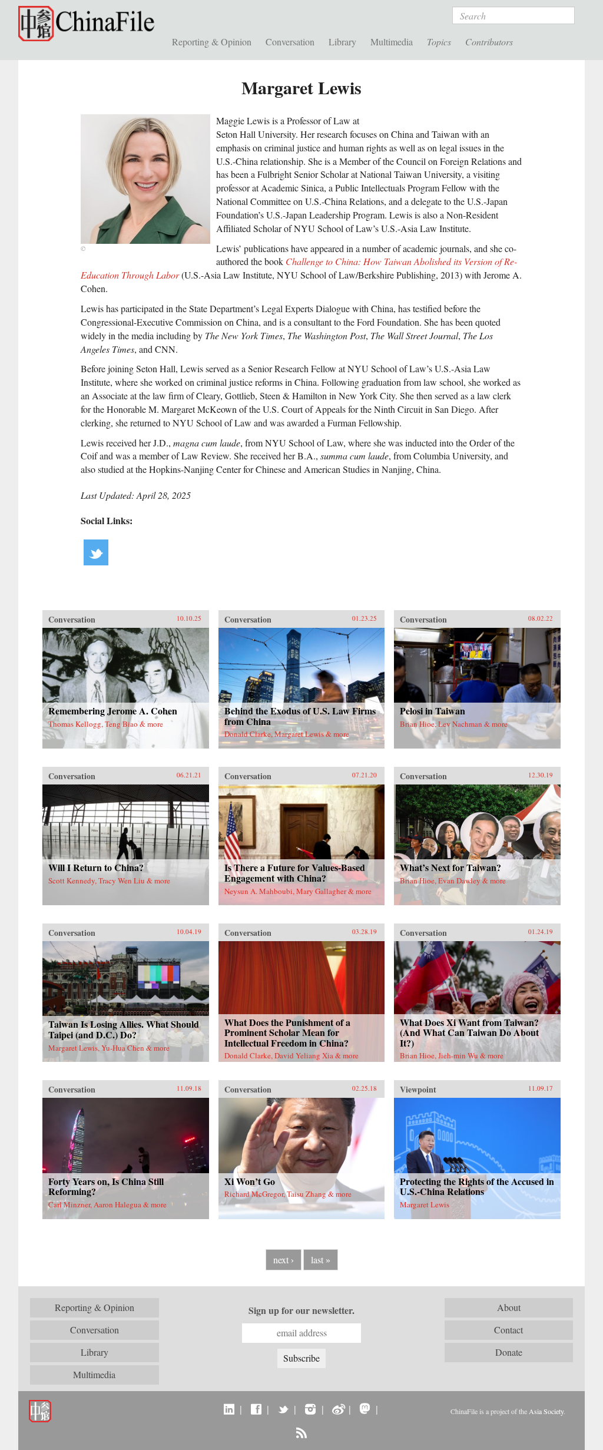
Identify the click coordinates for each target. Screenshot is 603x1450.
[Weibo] (337, 1409)
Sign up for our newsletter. (301, 1310)
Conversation (290, 41)
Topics (439, 41)
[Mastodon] (364, 1409)
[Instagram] (310, 1409)
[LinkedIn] (228, 1409)
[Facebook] (256, 1409)
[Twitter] (283, 1409)
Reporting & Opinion (211, 41)
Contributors (489, 41)
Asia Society (546, 1411)
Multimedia (391, 41)
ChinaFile (89, 23)
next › (283, 1259)
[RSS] (301, 1432)
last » (320, 1259)
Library (342, 41)
